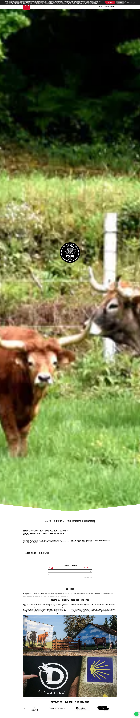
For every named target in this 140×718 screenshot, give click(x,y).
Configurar (129, 2)
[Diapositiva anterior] (24, 708)
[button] (136, 714)
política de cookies (48, 3)
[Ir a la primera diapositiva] (114, 708)
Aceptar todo (110, 2)
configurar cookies (25, 3)
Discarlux (100, 6)
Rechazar (120, 2)
